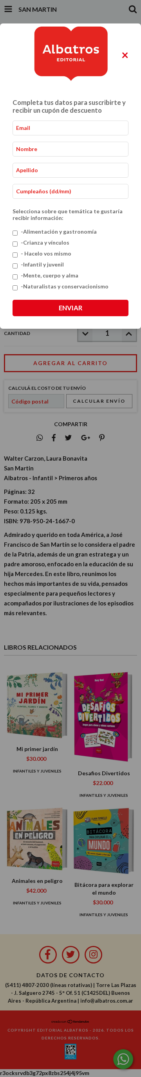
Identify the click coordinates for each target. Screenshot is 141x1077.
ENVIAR (70, 308)
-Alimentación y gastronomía (59, 231)
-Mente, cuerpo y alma (49, 275)
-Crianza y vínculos (45, 242)
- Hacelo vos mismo (46, 253)
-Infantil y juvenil (42, 264)
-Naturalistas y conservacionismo (64, 286)
